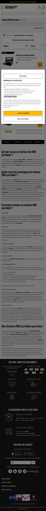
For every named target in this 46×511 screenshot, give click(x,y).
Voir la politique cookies (10, 96)
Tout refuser (22, 76)
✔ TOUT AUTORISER (23, 113)
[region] (23, 97)
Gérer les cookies (22, 119)
